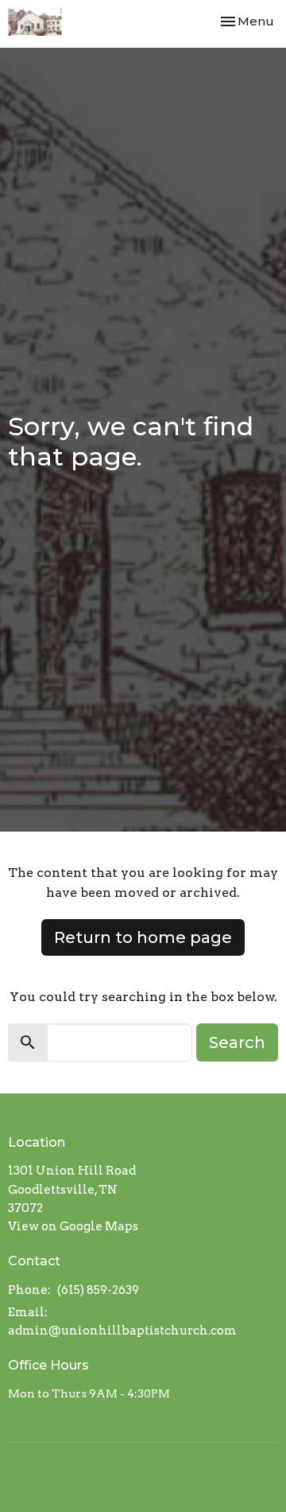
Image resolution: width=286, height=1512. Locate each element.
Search (237, 1042)
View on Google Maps (73, 1226)
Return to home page (143, 937)
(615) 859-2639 (98, 1290)
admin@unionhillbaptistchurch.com (122, 1330)
